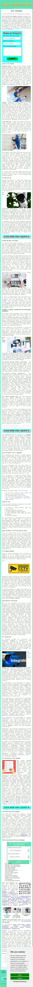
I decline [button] (20, 978)
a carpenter (11, 902)
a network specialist (25, 896)
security (28, 718)
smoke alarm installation (15, 898)
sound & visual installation (19, 897)
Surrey (15, 924)
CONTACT (24, 8)
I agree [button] (20, 975)
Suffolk (28, 924)
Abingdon (28, 434)
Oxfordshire (5, 927)
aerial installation (23, 901)
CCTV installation (26, 28)
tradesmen (20, 905)
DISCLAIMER (29, 8)
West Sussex (21, 924)
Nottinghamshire (6, 928)
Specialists (4, 972)
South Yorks (14, 927)
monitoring (16, 487)
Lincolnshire (5, 925)
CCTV (18, 121)
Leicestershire (16, 928)
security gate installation (9, 900)
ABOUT (21, 8)
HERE (7, 801)
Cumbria (22, 927)
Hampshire (16, 925)
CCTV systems (18, 827)
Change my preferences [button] (19, 981)
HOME (14, 8)
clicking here (23, 835)
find (6, 814)
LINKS (18, 8)
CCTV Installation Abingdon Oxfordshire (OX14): (15, 16)
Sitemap (3, 971)
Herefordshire (26, 925)
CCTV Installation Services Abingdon (13, 840)
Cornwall (28, 927)
